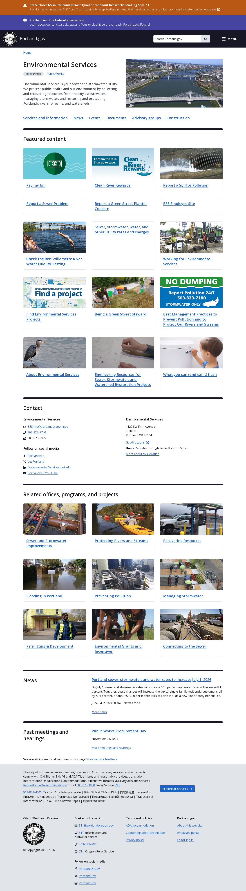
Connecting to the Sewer (184, 646)
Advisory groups (146, 117)
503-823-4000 (86, 785)
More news (99, 712)
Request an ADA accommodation (45, 785)
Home (27, 53)
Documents (116, 117)
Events (94, 117)
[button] (229, 39)
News (78, 117)
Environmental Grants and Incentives (118, 649)
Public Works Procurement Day (119, 731)
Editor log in (185, 840)
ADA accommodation (140, 825)
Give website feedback (102, 759)
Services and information (45, 117)
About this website (189, 825)
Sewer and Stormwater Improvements (46, 543)
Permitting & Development (49, 646)
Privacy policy (135, 840)
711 (117, 785)
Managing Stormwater (183, 596)
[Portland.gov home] (24, 39)
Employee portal (188, 833)
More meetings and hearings (111, 748)
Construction (178, 117)
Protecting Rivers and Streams (121, 540)
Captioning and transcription (145, 833)
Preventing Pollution (113, 596)
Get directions (135, 442)
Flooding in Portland (44, 596)
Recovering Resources (182, 540)
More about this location (142, 454)
